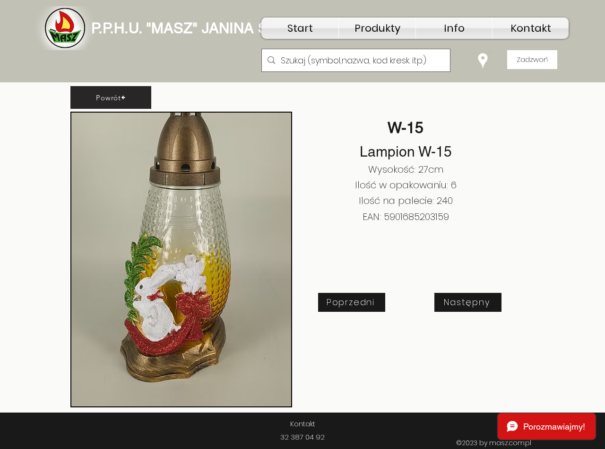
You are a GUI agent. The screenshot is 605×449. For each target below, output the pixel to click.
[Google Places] (482, 60)
